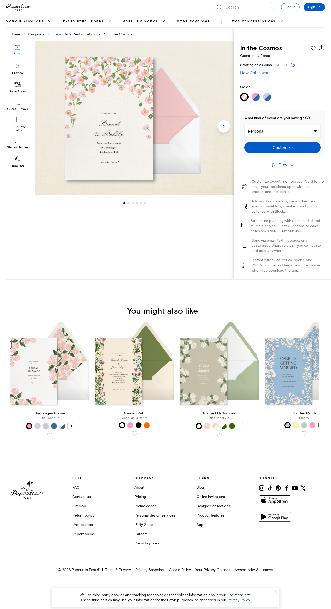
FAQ (75, 487)
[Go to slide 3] (128, 203)
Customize (283, 147)
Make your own (194, 21)
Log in (290, 7)
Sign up (314, 7)
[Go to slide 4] (133, 203)
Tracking (18, 166)
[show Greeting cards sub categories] (163, 21)
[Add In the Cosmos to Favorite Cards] (313, 48)
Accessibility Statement (254, 570)
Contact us (81, 497)
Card (17, 54)
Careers (141, 534)
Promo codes (145, 506)
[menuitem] (29, 21)
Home (15, 34)
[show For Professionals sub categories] (281, 21)
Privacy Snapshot (149, 570)
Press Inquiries (146, 543)
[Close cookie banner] (276, 592)
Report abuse (83, 534)
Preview (17, 73)
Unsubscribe (82, 524)
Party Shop (143, 524)
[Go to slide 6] (141, 203)
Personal (256, 131)
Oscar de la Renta (255, 55)
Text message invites (17, 128)
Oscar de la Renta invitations (76, 34)
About (139, 487)
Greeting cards (140, 21)
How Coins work (255, 72)
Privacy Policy (238, 600)
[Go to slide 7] (145, 203)
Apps (201, 524)
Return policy (83, 515)
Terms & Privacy (118, 570)
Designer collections (213, 506)
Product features (210, 515)
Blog (200, 487)
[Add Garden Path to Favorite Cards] (134, 433)
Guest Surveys (17, 109)
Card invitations (25, 21)
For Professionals (254, 21)
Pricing (140, 497)
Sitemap (79, 506)
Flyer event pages (83, 21)
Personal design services (154, 515)
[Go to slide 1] (124, 203)
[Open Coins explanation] (292, 65)
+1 (70, 426)
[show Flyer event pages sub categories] (109, 21)
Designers (36, 34)
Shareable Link (17, 147)
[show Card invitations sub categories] (50, 21)
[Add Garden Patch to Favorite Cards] (304, 433)
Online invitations (211, 497)
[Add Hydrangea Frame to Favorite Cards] (50, 435)
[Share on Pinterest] (278, 488)
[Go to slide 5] (137, 203)
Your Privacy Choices (212, 570)
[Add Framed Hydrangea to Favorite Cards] (219, 435)
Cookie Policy (180, 570)
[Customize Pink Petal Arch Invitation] (134, 118)
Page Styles (17, 92)
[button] (307, 118)
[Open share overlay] (322, 47)
